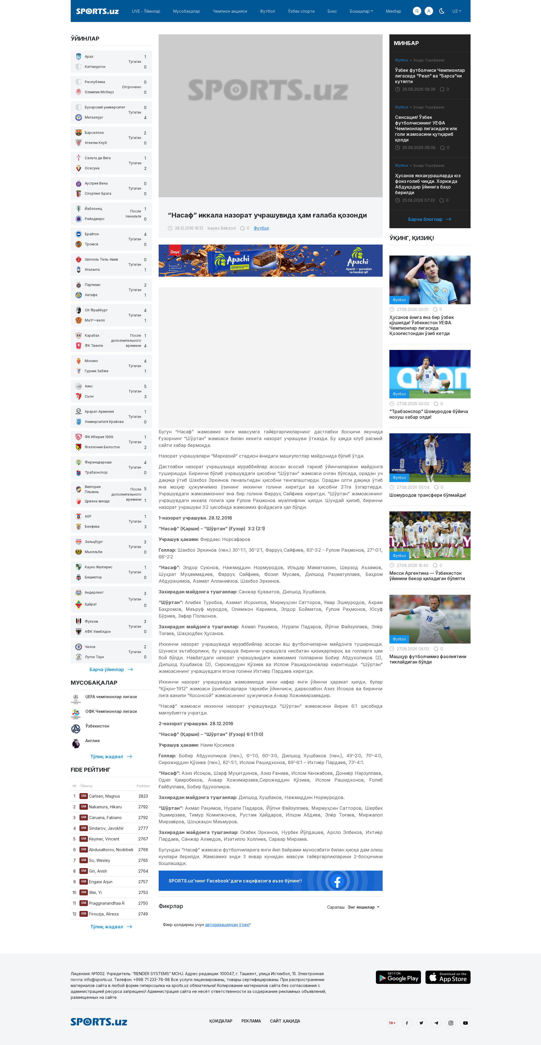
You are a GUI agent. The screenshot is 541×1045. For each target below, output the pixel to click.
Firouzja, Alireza (100, 913)
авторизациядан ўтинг (227, 924)
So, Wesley (95, 860)
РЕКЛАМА (251, 1021)
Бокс (332, 11)
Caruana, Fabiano (101, 817)
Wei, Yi (91, 892)
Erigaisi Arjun (96, 881)
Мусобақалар (186, 11)
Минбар (393, 11)
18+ (392, 1022)
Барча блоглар (425, 219)
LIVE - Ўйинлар (146, 11)
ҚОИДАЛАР (220, 1021)
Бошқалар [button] (360, 11)
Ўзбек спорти (301, 11)
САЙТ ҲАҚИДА (285, 1021)
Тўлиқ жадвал (106, 756)
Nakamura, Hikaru (101, 806)
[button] (429, 11)
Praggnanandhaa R (103, 903)
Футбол (267, 11)
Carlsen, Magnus (100, 796)
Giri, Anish (94, 871)
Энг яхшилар (362, 907)
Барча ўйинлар (107, 669)
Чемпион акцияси (230, 11)
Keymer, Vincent (100, 839)
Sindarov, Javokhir (102, 828)
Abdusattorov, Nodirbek (107, 849)
